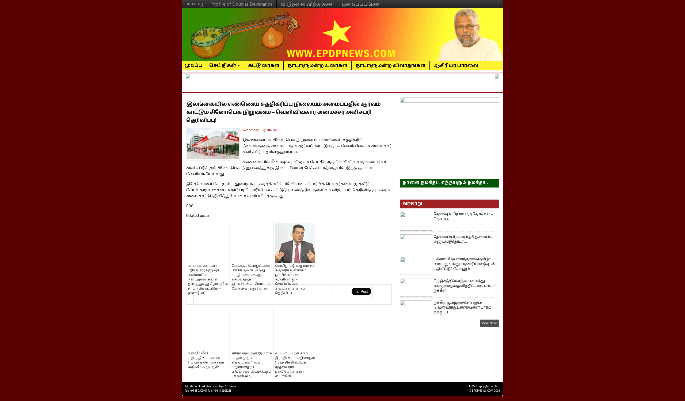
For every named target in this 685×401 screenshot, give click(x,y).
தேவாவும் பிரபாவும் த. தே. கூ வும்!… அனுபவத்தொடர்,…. (463, 239)
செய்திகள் (223, 65)
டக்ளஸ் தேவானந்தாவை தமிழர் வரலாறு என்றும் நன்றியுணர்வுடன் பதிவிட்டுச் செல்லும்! (464, 264)
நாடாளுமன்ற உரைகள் (317, 65)
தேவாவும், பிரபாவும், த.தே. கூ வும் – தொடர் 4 (463, 217)
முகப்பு (194, 63)
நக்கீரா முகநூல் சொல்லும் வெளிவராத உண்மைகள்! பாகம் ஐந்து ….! (462, 307)
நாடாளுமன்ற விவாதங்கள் (390, 65)
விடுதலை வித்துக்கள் (307, 4)
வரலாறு (194, 2)
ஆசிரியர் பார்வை (456, 65)
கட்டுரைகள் (263, 65)
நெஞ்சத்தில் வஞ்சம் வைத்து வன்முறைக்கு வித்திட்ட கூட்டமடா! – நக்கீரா (465, 285)
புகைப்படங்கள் (361, 4)
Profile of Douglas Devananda (241, 4)
